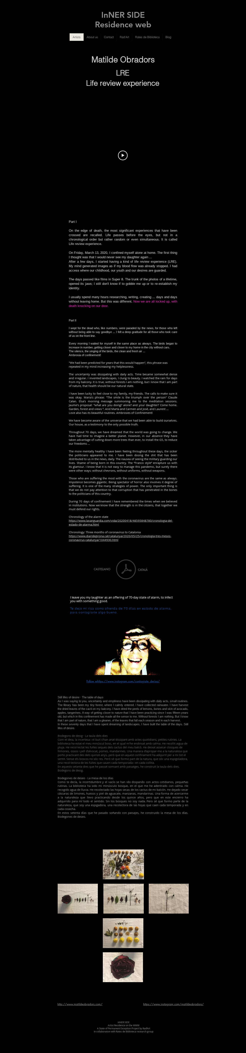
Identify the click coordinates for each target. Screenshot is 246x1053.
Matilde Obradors (123, 59)
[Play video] (123, 155)
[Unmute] (87, 669)
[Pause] (80, 669)
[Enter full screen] (162, 669)
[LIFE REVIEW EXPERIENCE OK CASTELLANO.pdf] (126, 569)
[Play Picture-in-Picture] (156, 669)
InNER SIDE (123, 15)
